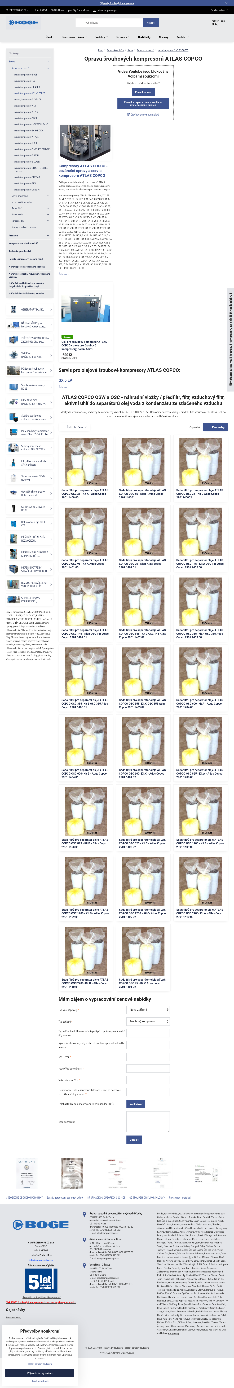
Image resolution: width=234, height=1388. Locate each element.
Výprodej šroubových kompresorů (117, 3)
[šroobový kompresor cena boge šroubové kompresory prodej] (41, 1237)
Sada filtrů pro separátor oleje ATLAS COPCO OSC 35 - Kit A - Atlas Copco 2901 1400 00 (84, 494)
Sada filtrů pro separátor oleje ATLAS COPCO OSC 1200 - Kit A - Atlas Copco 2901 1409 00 (200, 843)
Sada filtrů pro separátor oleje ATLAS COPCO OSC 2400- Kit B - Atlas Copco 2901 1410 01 (84, 983)
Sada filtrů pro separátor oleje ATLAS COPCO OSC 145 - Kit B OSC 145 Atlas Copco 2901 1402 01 (85, 633)
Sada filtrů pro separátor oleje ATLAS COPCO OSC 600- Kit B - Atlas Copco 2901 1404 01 (84, 773)
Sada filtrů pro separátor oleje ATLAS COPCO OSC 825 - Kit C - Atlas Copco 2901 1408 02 (142, 843)
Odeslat (134, 1139)
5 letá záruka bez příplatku (41, 1265)
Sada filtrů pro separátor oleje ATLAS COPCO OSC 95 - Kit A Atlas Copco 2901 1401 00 (84, 564)
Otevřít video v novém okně (144, 114)
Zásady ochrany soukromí (137, 1347)
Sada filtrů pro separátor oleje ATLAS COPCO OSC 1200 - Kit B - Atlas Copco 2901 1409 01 (85, 913)
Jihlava (44, 1249)
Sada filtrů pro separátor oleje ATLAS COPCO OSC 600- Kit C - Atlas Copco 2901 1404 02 (142, 773)
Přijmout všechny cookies (39, 1373)
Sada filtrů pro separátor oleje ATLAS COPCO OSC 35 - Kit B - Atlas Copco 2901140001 (142, 494)
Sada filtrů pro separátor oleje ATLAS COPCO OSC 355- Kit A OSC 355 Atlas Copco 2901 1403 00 (199, 633)
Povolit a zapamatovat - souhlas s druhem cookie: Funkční (143, 103)
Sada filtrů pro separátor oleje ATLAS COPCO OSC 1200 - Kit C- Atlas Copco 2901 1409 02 (142, 913)
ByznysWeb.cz (127, 1352)
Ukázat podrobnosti (40, 1380)
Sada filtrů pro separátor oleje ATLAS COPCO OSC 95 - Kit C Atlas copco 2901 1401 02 (142, 983)
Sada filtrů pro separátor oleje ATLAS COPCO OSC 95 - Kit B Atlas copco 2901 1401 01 (142, 564)
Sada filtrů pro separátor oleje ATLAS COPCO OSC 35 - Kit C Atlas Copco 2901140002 (199, 494)
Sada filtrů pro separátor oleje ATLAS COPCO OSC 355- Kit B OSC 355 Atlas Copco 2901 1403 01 (84, 703)
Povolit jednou (143, 92)
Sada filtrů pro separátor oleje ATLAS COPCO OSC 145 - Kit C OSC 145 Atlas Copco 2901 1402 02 (142, 633)
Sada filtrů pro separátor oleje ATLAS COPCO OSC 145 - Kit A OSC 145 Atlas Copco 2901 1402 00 (200, 564)
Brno (49, 1254)
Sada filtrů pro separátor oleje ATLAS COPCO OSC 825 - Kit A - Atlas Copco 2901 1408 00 (199, 773)
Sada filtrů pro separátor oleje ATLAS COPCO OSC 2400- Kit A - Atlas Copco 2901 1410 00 (199, 913)
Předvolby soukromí (113, 1347)
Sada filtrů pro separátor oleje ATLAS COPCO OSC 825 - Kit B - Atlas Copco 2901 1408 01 (84, 843)
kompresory (173, 1333)
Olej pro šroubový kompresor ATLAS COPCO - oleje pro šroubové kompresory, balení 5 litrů (84, 345)
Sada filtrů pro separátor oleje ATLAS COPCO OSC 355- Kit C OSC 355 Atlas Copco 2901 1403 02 (142, 703)
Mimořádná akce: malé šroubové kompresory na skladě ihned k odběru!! (230, 339)
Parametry (218, 427)
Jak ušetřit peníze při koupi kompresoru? (42, 1297)
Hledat (150, 22)
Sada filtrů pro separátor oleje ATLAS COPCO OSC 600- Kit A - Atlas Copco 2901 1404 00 (199, 703)
